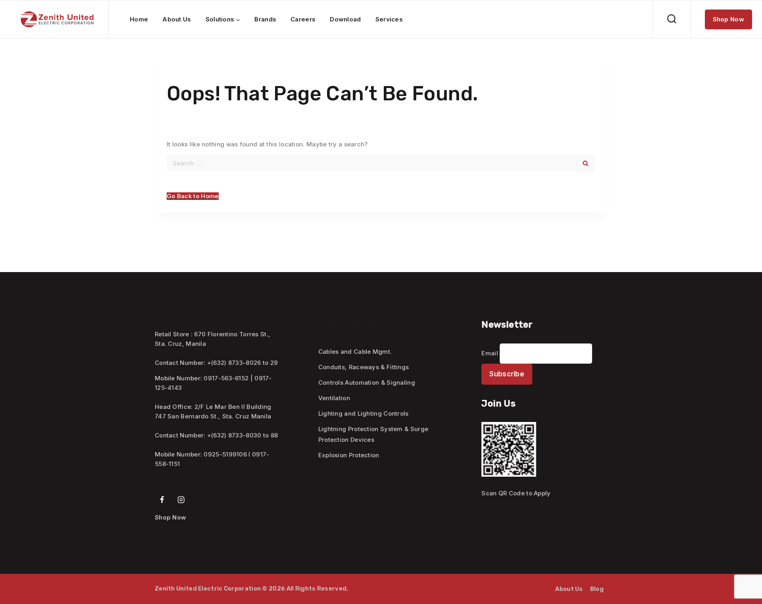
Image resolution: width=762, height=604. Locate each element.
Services (389, 19)
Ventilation (334, 398)
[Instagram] (181, 499)
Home (139, 19)
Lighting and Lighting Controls (363, 413)
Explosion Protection (348, 455)
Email (489, 353)
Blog (597, 588)
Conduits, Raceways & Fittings (363, 367)
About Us (176, 19)
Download (345, 19)
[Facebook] (162, 499)
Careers (303, 19)
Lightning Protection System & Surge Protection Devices (373, 434)
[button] (193, 196)
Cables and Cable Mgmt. (355, 351)
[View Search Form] (671, 19)
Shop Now (728, 19)
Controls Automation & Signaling (366, 382)
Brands (265, 19)
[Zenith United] (57, 19)
